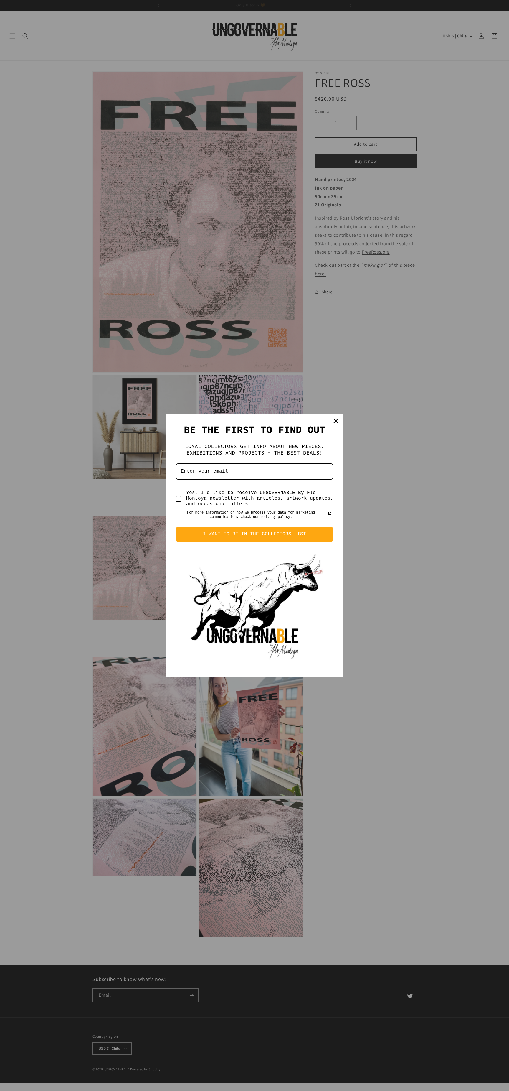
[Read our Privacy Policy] (329, 513)
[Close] (336, 421)
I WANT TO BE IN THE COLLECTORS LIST (254, 534)
